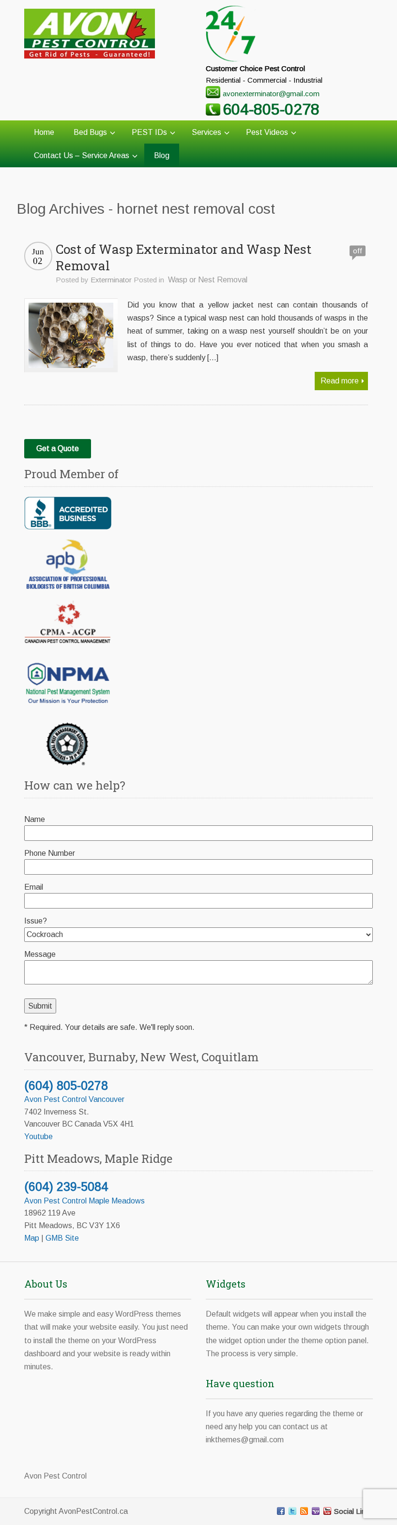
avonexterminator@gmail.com (271, 93)
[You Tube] (327, 1511)
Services (206, 132)
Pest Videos (267, 132)
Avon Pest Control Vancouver (74, 1099)
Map (31, 1238)
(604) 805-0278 (66, 1085)
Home (44, 132)
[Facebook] (281, 1511)
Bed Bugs (90, 132)
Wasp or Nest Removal (207, 280)
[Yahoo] (316, 1511)
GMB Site (62, 1238)
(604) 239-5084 (66, 1186)
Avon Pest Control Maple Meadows (84, 1201)
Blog (161, 155)
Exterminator (111, 280)
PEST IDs (149, 132)
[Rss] (304, 1511)
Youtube (38, 1136)
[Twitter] (292, 1511)
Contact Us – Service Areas (81, 155)
